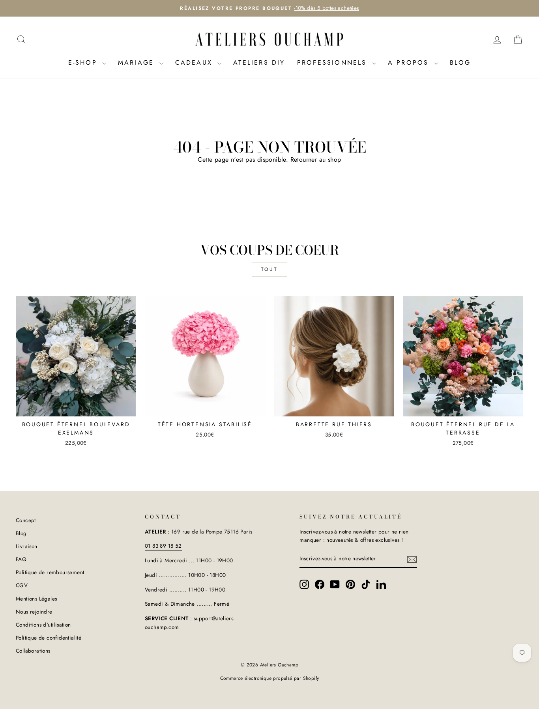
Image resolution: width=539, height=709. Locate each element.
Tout (269, 269)
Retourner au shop (315, 159)
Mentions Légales (36, 599)
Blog (460, 62)
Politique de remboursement (50, 572)
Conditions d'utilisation (43, 625)
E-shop (84, 62)
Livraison (26, 546)
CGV (22, 585)
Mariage (137, 62)
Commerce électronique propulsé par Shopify (269, 678)
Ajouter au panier (76, 407)
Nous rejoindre (34, 612)
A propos (410, 62)
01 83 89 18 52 (163, 546)
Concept (26, 520)
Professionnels (333, 62)
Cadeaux (195, 62)
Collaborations (33, 651)
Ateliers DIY (259, 62)
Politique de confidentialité (48, 638)
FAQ (21, 559)
